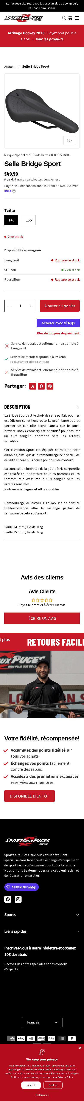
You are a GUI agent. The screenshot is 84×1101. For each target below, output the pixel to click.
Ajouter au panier (59, 305)
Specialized (22, 155)
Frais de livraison (15, 179)
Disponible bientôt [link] (29, 796)
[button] (70, 18)
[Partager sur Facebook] (41, 386)
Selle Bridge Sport (35, 66)
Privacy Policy (65, 1077)
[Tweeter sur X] (32, 386)
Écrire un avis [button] (42, 618)
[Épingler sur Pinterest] (50, 386)
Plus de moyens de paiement (58, 333)
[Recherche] (64, 18)
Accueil (9, 66)
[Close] (80, 1048)
